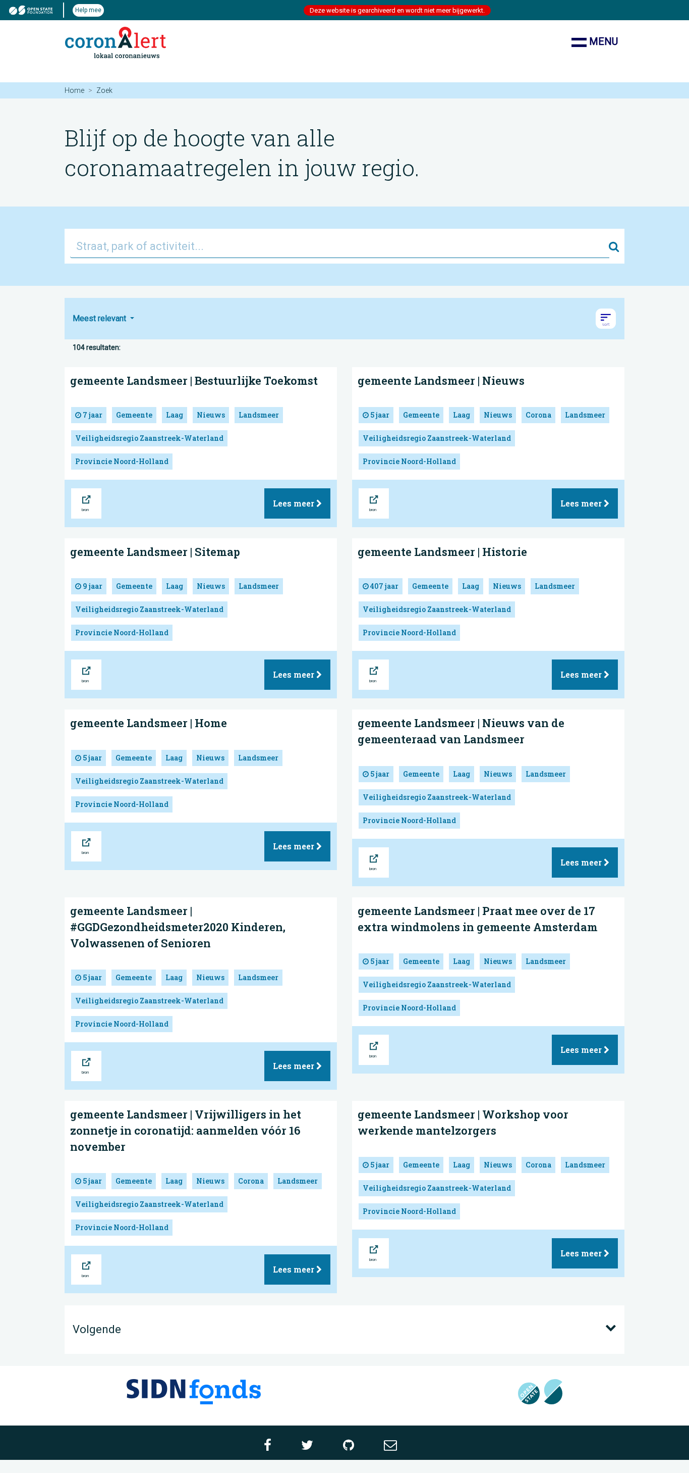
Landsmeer (259, 415)
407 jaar (383, 586)
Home (74, 90)
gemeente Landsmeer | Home (148, 723)
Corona (538, 415)
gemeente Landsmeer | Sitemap (155, 551)
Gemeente (134, 415)
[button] (605, 318)
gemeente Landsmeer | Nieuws (441, 380)
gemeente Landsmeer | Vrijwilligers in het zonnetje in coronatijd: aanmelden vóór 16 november (185, 1130)
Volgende (97, 1329)
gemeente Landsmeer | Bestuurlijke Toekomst (194, 380)
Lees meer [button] (294, 503)
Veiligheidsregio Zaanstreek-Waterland (149, 438)
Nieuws (211, 415)
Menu (602, 41)
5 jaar (379, 415)
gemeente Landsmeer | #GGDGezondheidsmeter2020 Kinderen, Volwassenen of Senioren (177, 926)
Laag (174, 415)
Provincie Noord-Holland (121, 461)
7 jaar (91, 415)
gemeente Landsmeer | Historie (442, 551)
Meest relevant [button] (100, 318)
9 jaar (91, 586)
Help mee (88, 10)
